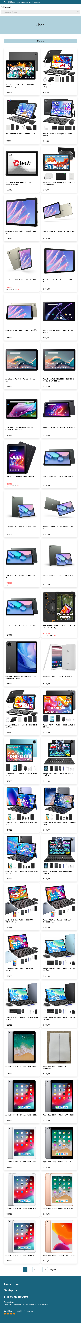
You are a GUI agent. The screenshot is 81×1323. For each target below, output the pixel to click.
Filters (41, 41)
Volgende (53, 1270)
